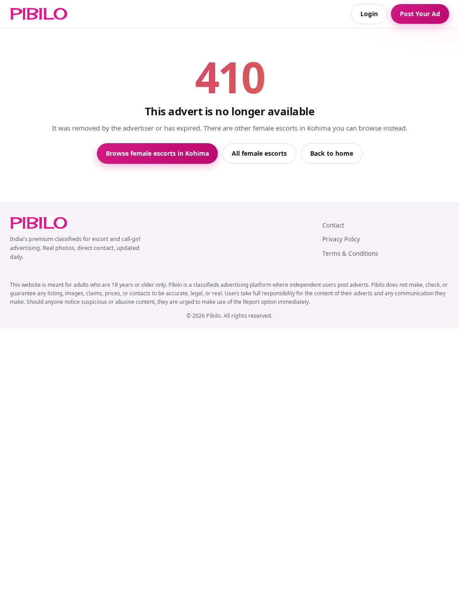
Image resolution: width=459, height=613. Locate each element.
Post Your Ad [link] (420, 13)
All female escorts (259, 153)
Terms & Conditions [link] (350, 254)
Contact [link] (333, 225)
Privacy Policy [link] (341, 239)
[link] (39, 14)
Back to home (331, 153)
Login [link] (369, 13)
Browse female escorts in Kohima (157, 153)
